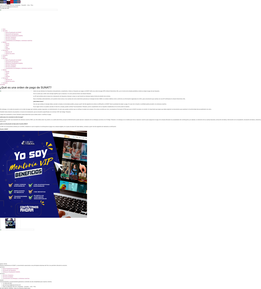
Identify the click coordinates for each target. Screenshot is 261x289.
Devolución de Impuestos (11, 34)
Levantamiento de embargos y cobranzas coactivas (18, 40)
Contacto (5, 55)
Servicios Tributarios (10, 37)
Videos (7, 45)
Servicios (5, 30)
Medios (4, 42)
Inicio (4, 29)
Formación (5, 50)
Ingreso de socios (10, 53)
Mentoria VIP (8, 52)
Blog (6, 47)
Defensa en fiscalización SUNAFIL (14, 35)
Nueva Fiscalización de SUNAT (13, 32)
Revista (7, 43)
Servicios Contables (10, 39)
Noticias (7, 48)
